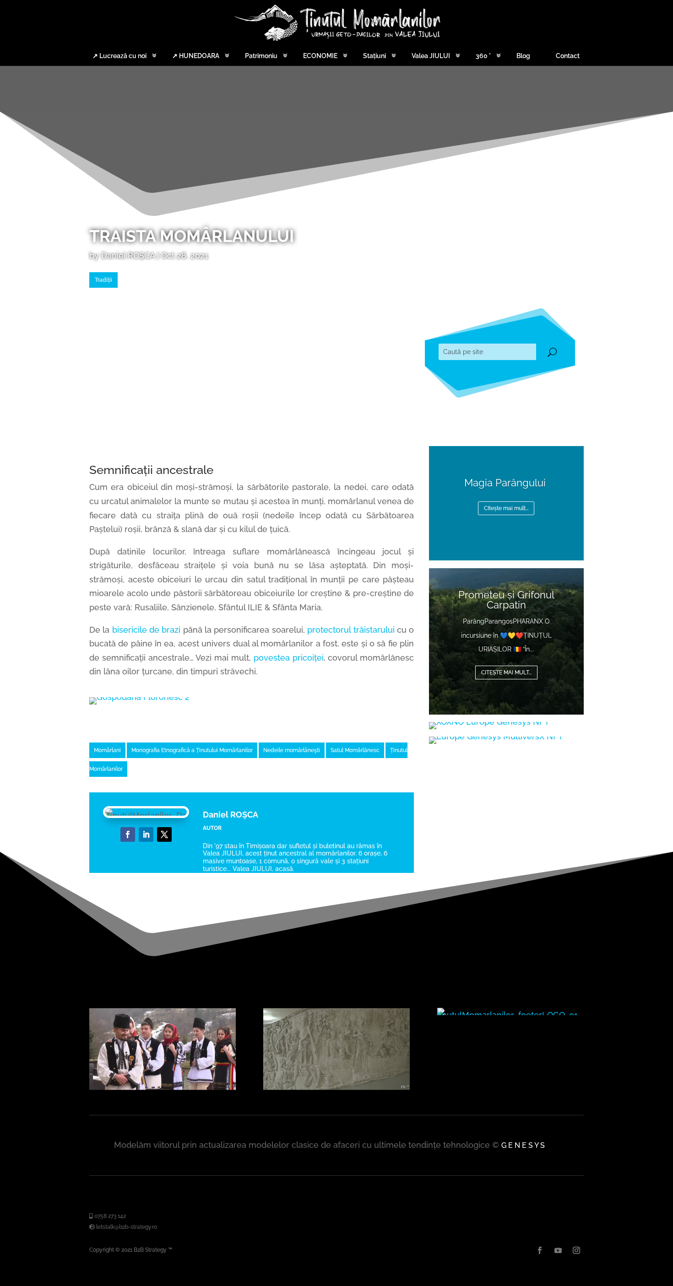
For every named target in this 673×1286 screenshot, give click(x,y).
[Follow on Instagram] (576, 1250)
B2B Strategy (150, 1250)
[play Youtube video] (162, 1049)
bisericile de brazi (146, 630)
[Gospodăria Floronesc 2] (139, 697)
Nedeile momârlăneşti (291, 750)
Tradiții (103, 280)
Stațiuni (374, 55)
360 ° (483, 55)
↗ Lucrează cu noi (119, 55)
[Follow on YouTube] (164, 834)
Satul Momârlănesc (355, 750)
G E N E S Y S (523, 1145)
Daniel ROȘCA (128, 255)
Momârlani (107, 750)
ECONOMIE (320, 55)
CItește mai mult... (506, 530)
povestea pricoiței (289, 657)
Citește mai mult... (506, 678)
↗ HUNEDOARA (195, 55)
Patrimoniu (261, 55)
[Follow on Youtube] (558, 1250)
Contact (568, 55)
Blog (523, 55)
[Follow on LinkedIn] (146, 834)
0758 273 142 (109, 1216)
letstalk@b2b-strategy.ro (126, 1227)
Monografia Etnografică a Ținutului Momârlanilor (192, 750)
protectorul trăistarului (350, 630)
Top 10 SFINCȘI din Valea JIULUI (506, 620)
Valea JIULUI (431, 55)
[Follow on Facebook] (127, 834)
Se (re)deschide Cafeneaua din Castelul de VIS (506, 495)
